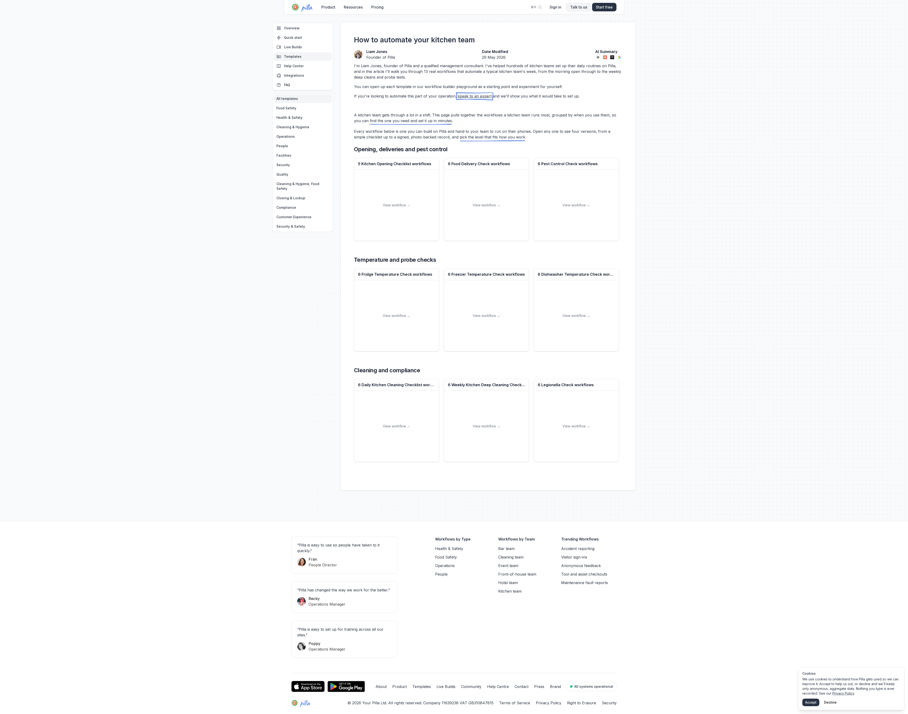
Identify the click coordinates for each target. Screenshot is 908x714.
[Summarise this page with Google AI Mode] (619, 57)
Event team (508, 565)
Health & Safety (289, 117)
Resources (353, 7)
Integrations (294, 75)
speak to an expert (475, 96)
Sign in (555, 7)
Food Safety (286, 108)
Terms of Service (514, 703)
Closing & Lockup (290, 198)
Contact (521, 686)
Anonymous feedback (581, 565)
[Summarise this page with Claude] (605, 57)
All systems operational (593, 686)
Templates (292, 56)
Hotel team (508, 582)
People (282, 146)
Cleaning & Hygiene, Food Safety (297, 186)
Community (471, 686)
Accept (810, 702)
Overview (292, 28)
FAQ (287, 85)
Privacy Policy (548, 703)
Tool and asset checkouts (584, 574)
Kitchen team (510, 591)
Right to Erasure (581, 703)
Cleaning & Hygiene (292, 127)
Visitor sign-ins (574, 557)
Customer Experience (293, 217)
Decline (830, 702)
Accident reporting (577, 548)
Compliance (286, 207)
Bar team (506, 548)
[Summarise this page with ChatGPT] (598, 57)
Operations (285, 136)
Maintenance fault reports (584, 582)
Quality (282, 174)
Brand (555, 686)
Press (539, 686)
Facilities (283, 155)
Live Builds (293, 47)
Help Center (294, 66)
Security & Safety (290, 226)
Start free (604, 7)
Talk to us (578, 7)
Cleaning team (511, 557)
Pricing (377, 7)
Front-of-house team (517, 574)
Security (283, 165)
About (381, 686)
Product (328, 7)
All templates (287, 99)
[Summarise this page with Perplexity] (612, 57)
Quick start (293, 37)
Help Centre (498, 686)
